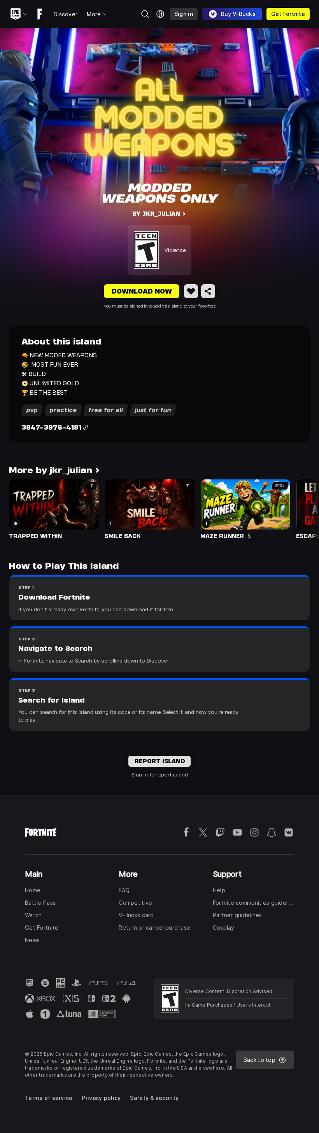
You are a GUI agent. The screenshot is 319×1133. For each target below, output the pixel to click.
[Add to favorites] (191, 291)
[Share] (208, 291)
